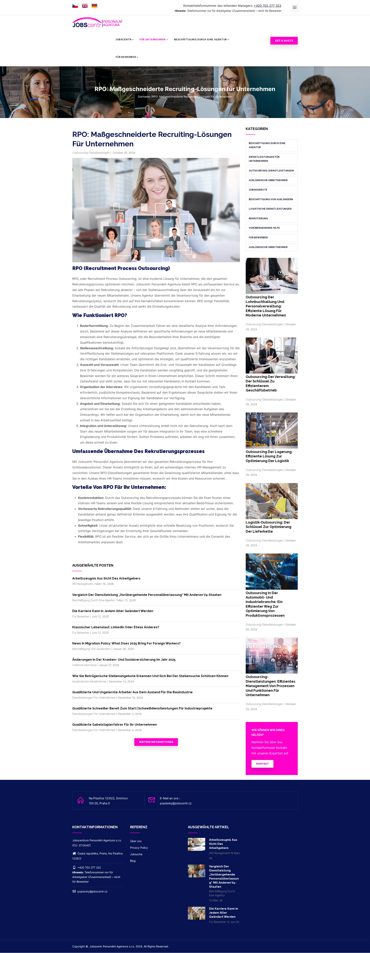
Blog (133, 860)
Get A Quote (284, 40)
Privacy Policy (139, 847)
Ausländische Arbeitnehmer (89, 681)
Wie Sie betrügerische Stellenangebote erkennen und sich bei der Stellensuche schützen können (150, 676)
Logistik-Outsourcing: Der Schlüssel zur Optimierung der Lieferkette (268, 526)
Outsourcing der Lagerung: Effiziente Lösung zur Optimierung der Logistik (269, 456)
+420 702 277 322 (267, 6)
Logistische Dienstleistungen (270, 208)
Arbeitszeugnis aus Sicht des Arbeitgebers (106, 578)
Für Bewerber (126, 57)
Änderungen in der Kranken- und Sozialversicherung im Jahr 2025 (124, 659)
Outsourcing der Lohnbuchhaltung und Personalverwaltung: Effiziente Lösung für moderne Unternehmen (266, 306)
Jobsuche (136, 854)
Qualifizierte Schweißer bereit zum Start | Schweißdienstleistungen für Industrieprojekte (142, 708)
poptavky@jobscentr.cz (92, 891)
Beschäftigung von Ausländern (91, 648)
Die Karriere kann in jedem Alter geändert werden (112, 611)
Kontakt (262, 763)
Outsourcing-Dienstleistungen (90, 152)
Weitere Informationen (156, 741)
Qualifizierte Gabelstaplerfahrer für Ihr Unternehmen (114, 724)
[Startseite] (97, 22)
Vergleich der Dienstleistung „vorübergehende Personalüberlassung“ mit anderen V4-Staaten (146, 595)
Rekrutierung (258, 218)
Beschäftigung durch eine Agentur (200, 39)
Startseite (144, 96)
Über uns (135, 841)
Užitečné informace (84, 665)
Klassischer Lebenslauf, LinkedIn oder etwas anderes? (115, 627)
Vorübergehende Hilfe (264, 228)
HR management (82, 583)
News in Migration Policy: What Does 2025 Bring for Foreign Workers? (126, 643)
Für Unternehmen (153, 39)
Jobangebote (258, 189)
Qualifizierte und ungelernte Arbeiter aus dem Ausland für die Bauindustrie (132, 692)
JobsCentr (123, 39)
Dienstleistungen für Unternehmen (93, 697)
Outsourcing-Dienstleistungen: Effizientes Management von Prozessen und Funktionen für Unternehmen (270, 686)
